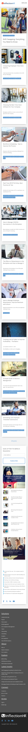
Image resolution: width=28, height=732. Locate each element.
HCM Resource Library (6, 661)
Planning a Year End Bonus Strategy (11, 580)
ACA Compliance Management (8, 626)
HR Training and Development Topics (9, 679)
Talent (2, 629)
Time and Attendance (7, 391)
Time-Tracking (13, 78)
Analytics (3, 636)
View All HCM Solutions (6, 640)
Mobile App (3, 704)
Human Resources (7, 234)
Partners (3, 695)
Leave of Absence (13, 392)
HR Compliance (4, 638)
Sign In (2, 702)
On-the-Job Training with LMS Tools (8, 676)
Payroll (2, 619)
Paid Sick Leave (6, 392)
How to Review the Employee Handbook (12, 591)
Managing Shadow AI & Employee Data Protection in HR (13, 684)
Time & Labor (4, 622)
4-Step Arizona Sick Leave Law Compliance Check (14, 584)
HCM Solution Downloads (6, 663)
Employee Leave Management (9, 197)
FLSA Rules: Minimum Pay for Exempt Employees (14, 578)
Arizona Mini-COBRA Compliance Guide (12, 582)
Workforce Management (8, 156)
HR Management (5, 624)
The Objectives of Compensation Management (13, 593)
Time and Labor (6, 35)
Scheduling (12, 35)
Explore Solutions (5, 649)
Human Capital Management (8, 352)
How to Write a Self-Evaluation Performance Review (14, 589)
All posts (14, 441)
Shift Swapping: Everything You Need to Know (11, 670)
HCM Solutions (18, 117)
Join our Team (4, 693)
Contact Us (3, 691)
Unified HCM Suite (5, 617)
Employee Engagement (16, 430)
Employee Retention (14, 273)
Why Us (3, 647)
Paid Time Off (6, 195)
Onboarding (4, 631)
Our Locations (4, 652)
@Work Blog (4, 659)
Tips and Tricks (16, 156)
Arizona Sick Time (19, 195)
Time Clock (18, 78)
